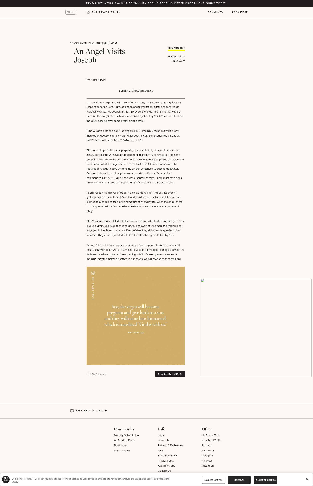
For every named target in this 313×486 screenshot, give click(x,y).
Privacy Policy (166, 460)
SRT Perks (208, 450)
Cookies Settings (213, 480)
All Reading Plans (124, 440)
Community (215, 12)
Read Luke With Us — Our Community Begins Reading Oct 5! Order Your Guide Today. (156, 3)
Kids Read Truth (211, 440)
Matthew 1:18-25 (176, 56)
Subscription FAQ (168, 455)
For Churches (122, 450)
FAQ (160, 450)
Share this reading (170, 373)
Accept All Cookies (265, 480)
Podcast (206, 445)
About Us (163, 440)
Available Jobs (166, 466)
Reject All (239, 480)
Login (161, 435)
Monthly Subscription (126, 435)
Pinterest (207, 460)
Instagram (208, 455)
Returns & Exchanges (170, 445)
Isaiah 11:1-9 (178, 60)
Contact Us (164, 471)
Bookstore (240, 12)
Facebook (208, 466)
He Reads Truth (211, 435)
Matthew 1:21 (158, 155)
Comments (99, 374)
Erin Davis (98, 80)
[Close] (307, 479)
